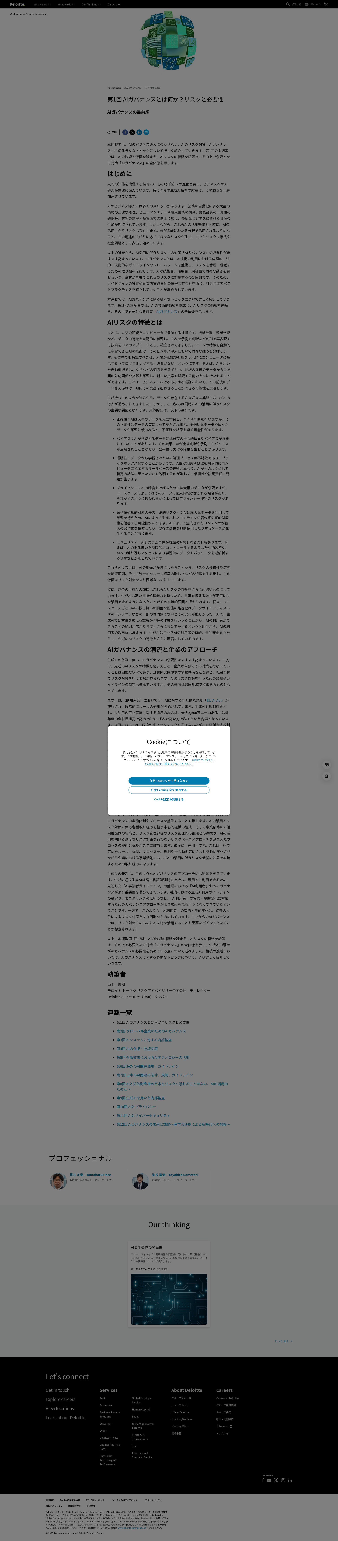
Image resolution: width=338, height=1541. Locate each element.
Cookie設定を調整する (169, 799)
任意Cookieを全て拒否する (169, 789)
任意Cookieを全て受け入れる (169, 780)
